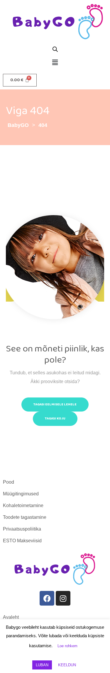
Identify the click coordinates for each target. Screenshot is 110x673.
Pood (8, 482)
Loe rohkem (67, 646)
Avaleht (11, 617)
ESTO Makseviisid (22, 540)
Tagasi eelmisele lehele (55, 404)
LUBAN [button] (42, 665)
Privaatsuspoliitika (22, 528)
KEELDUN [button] (67, 665)
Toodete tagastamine (24, 517)
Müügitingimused (21, 493)
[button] (55, 62)
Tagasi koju (55, 418)
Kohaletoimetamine (23, 505)
